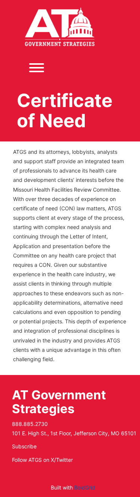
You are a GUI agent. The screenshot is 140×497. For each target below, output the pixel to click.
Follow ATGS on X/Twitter (42, 460)
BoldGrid (84, 487)
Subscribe (24, 446)
